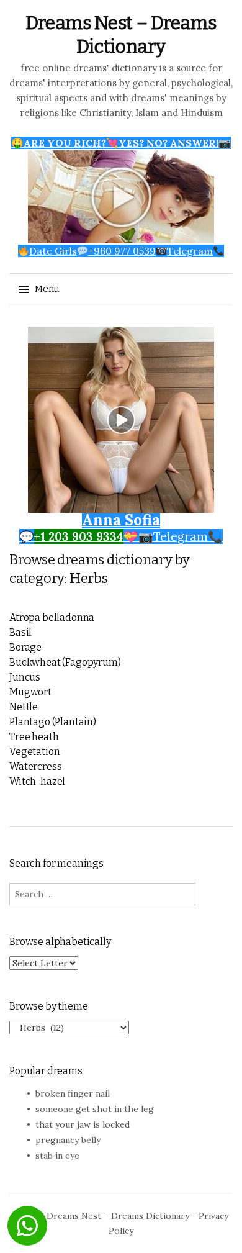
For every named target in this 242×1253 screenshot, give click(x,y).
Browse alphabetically (60, 942)
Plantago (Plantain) (52, 722)
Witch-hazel (37, 781)
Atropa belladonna (51, 617)
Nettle (23, 707)
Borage (25, 647)
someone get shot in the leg (94, 1109)
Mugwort (30, 692)
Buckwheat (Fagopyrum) (65, 662)
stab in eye (57, 1155)
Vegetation (34, 752)
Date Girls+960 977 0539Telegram (121, 251)
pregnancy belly (68, 1140)
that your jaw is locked (82, 1124)
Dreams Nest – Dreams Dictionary (118, 1215)
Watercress (35, 766)
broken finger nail (72, 1093)
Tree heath (33, 737)
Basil (20, 632)
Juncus (24, 677)
